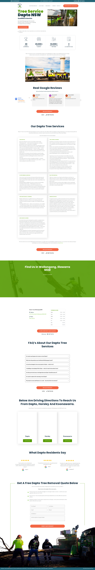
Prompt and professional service (73, 98)
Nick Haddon (38, 94)
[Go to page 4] (57, 107)
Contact (58, 5)
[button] (47, 357)
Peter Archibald (71, 94)
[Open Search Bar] (61, 5)
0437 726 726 (81, 1)
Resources (48, 5)
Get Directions (27, 441)
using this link (60, 243)
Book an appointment (23, 27)
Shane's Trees (20, 99)
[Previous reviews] (31, 100)
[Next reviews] (80, 100)
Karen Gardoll (54, 94)
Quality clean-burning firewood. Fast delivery (41, 99)
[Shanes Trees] (20, 5)
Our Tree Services (33, 5)
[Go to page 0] (54, 107)
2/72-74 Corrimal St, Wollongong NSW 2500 (37, 314)
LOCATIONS (41, 5)
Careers (54, 5)
